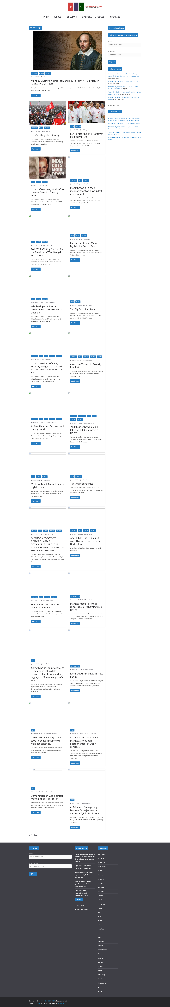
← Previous (33, 835)
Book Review (102, 866)
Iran (99, 933)
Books (100, 871)
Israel (99, 937)
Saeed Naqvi (88, 534)
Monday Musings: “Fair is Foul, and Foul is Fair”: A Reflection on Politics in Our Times (65, 82)
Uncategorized (75, 596)
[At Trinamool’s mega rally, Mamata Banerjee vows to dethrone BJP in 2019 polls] (86, 783)
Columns (72, 17)
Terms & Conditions (81, 909)
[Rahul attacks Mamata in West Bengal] (86, 646)
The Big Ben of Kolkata (82, 309)
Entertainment (103, 900)
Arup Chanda (88, 305)
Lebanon (101, 941)
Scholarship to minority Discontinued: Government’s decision (46, 309)
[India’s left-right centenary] (47, 113)
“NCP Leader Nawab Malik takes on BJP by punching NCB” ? (84, 430)
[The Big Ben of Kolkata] (86, 287)
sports (100, 971)
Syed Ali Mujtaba (47, 245)
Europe (100, 908)
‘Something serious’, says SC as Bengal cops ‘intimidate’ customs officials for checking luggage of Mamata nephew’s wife (47, 674)
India (46, 17)
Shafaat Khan (85, 480)
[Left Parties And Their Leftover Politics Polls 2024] (86, 112)
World (57, 17)
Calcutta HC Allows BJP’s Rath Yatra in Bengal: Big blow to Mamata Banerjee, (46, 740)
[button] (50, 17)
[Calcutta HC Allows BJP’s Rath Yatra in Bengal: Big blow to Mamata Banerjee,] (47, 714)
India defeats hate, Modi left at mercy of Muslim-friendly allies (47, 192)
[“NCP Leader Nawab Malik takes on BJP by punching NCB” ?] (86, 402)
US (98, 987)
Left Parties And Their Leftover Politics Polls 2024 (86, 135)
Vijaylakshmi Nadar (51, 422)
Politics (41, 73)
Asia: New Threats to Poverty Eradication (85, 365)
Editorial (34, 73)
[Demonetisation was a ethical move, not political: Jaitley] (47, 777)
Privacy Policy (79, 905)
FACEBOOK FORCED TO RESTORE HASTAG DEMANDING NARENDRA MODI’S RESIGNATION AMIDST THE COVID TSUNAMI (47, 544)
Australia (34, 356)
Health (100, 921)
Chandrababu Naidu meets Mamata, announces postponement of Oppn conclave (85, 742)
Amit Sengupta (85, 130)
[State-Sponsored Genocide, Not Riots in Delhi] (47, 583)
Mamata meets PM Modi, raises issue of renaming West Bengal (86, 606)
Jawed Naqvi (46, 131)
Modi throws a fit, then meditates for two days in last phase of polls (86, 191)
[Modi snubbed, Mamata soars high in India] (47, 463)
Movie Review (102, 950)
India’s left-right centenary (45, 135)
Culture (34, 531)
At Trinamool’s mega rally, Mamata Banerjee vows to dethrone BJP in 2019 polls (84, 810)
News (38, 182)
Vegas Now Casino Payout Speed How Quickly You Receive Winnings (83, 883)
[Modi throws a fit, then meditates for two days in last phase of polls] (86, 166)
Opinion (52, 356)
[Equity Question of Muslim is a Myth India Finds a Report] (86, 223)
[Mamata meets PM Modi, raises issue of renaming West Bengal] (86, 582)
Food (99, 912)
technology (101, 975)
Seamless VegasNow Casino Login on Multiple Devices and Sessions (84, 874)
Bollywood (82, 416)
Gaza (99, 916)
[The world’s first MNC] (86, 463)
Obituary (101, 958)
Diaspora (87, 17)
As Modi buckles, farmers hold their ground (47, 428)
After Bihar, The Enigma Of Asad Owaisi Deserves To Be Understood (85, 541)
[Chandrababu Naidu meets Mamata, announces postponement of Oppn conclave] (86, 714)
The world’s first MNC (81, 483)
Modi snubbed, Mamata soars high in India (47, 485)
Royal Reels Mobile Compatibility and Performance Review (81, 893)
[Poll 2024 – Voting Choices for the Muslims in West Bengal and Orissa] (47, 227)
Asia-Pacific (101, 854)
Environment (102, 904)
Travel (78, 301)
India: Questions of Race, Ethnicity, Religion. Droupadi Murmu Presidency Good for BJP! (46, 368)
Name (110, 41)
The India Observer (87, 360)
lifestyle (99, 17)
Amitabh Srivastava (47, 77)
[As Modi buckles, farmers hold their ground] (47, 404)
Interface (114, 17)
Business (101, 875)
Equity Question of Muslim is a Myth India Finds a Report (86, 244)
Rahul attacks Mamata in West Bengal (86, 675)
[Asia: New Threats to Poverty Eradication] (86, 343)
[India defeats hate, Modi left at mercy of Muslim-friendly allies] (47, 167)
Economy (101, 891)
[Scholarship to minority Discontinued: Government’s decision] (47, 285)
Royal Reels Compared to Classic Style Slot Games (124, 81)
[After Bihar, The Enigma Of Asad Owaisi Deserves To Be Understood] (86, 517)
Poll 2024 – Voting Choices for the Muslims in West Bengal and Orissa (47, 252)
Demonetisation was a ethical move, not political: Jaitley (47, 797)
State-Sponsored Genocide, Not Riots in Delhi (46, 606)
